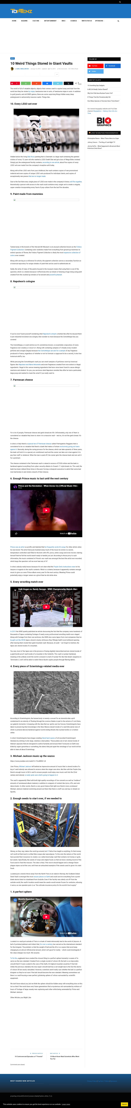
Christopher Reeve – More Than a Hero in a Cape (103, 138)
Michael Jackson (25, 766)
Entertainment (50, 21)
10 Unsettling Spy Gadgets (96, 85)
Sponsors (99, 21)
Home (14, 21)
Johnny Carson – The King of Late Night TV (101, 142)
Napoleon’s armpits (50, 334)
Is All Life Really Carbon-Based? (98, 89)
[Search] (120, 2)
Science (74, 21)
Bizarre (24, 21)
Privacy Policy (92, 1081)
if (48, 851)
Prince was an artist (17, 547)
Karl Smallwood (22, 69)
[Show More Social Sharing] (57, 74)
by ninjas (32, 91)
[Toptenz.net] (21, 11)
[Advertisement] (65, 38)
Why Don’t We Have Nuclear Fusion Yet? (100, 93)
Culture (36, 21)
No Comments (63, 69)
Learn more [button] (66, 1104)
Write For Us (87, 21)
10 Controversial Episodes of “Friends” (29, 1056)
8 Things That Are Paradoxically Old (99, 97)
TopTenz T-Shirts (103, 1081)
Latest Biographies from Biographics (104, 133)
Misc (64, 21)
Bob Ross (31, 157)
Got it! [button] (124, 1104)
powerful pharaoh (56, 275)
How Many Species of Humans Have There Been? (103, 101)
